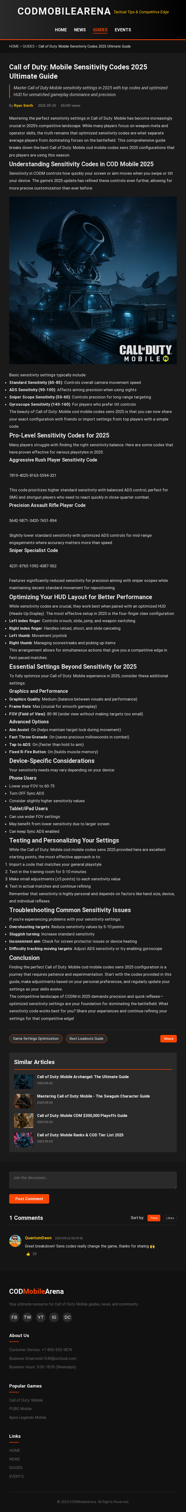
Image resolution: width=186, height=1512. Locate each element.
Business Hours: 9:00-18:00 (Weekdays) (42, 1367)
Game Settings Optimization (36, 1039)
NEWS (80, 29)
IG (54, 1317)
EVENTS (123, 29)
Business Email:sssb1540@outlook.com (42, 1358)
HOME (61, 29)
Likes (170, 1218)
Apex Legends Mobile (27, 1417)
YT (41, 1317)
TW (27, 1317)
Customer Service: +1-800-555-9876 (40, 1349)
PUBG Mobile (20, 1408)
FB (14, 1317)
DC (67, 1317)
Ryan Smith (23, 106)
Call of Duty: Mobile (26, 1400)
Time (154, 1218)
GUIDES (100, 29)
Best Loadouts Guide (86, 1039)
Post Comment (29, 1199)
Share (168, 1039)
